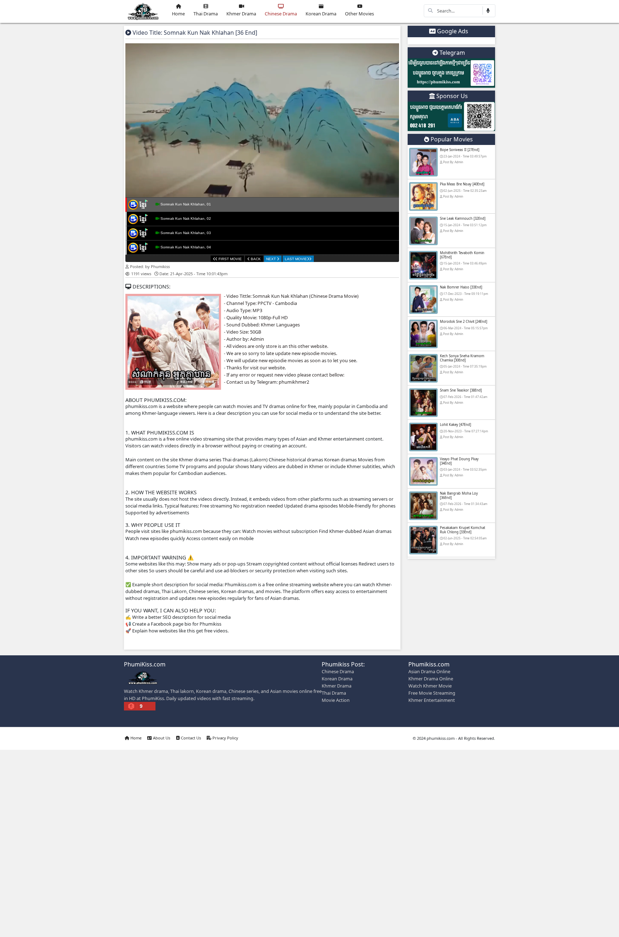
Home (178, 13)
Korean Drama (321, 13)
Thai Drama (205, 13)
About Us (161, 738)
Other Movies (359, 13)
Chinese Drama (281, 13)
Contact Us (190, 738)
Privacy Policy (224, 738)
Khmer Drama (241, 13)
